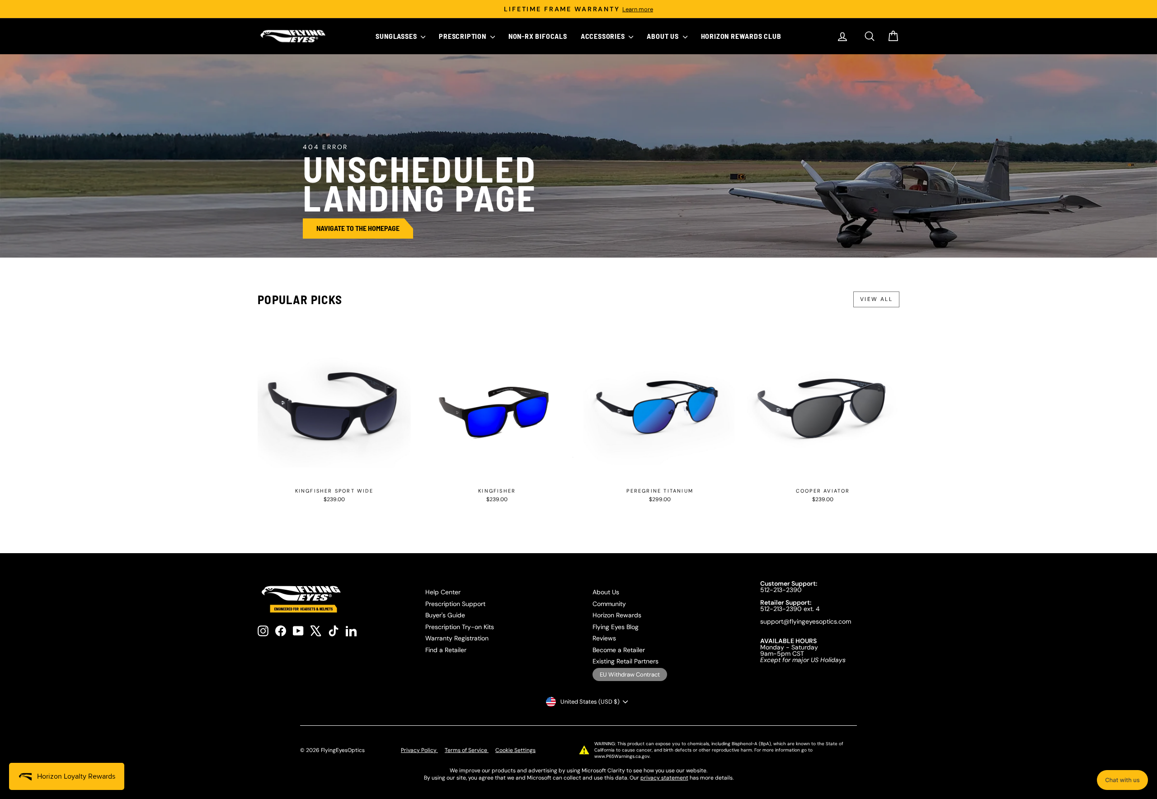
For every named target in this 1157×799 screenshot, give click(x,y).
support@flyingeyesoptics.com (805, 621)
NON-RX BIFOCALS (537, 36)
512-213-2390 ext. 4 (790, 609)
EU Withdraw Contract (630, 674)
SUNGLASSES (397, 36)
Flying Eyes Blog (616, 627)
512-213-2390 (781, 590)
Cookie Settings (515, 750)
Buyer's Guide (445, 615)
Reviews (604, 638)
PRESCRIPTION (463, 36)
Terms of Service (467, 750)
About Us (606, 592)
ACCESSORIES (604, 36)
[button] (1122, 780)
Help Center (443, 592)
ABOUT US (663, 36)
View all (876, 299)
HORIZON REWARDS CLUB (741, 36)
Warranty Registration (457, 638)
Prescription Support (455, 604)
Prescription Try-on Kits (459, 627)
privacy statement (664, 777)
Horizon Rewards (617, 615)
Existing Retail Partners (625, 661)
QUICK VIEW (334, 473)
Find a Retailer (445, 650)
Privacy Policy (419, 750)
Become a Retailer (619, 650)
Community (609, 604)
